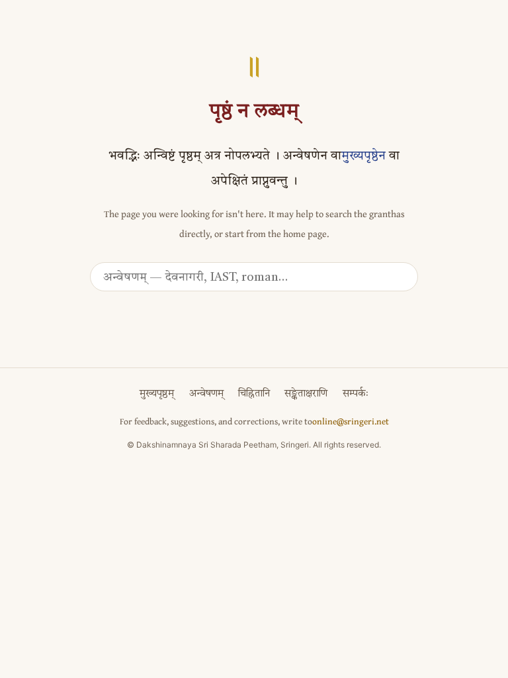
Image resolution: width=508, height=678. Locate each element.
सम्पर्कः (355, 394)
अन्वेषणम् (206, 394)
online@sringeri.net (350, 421)
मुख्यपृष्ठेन (363, 156)
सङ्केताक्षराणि (305, 394)
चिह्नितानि (254, 394)
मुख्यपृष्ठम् (157, 394)
